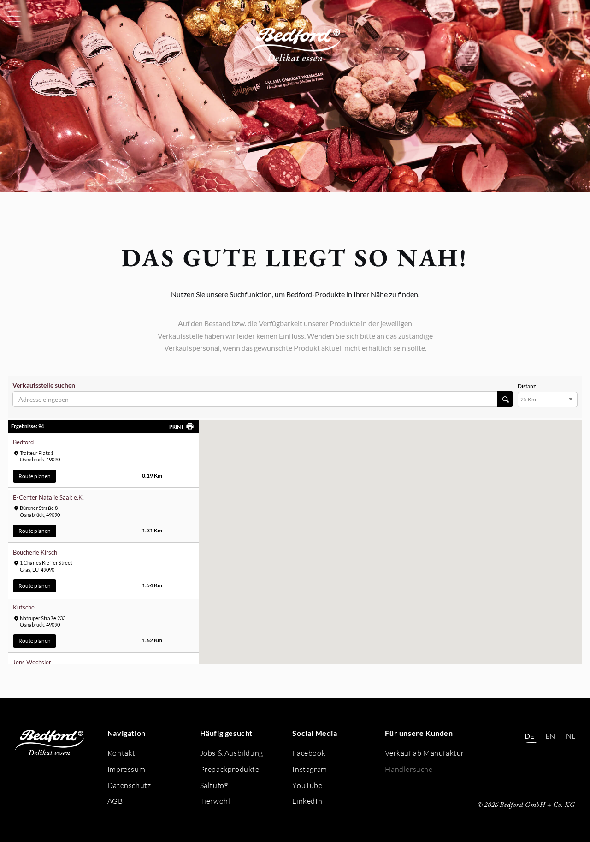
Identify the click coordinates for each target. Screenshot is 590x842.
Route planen (34, 475)
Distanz (521, 386)
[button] (14, 16)
